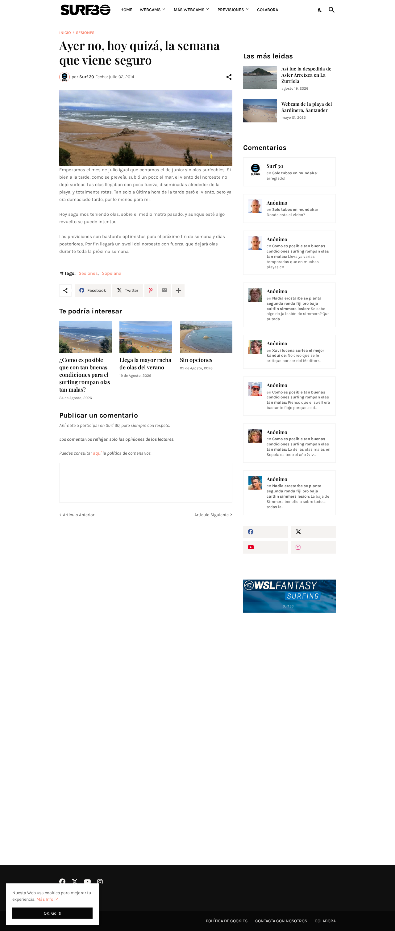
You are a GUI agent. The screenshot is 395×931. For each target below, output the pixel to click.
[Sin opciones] (206, 337)
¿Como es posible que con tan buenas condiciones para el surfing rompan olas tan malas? (84, 374)
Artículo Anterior (78, 514)
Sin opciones (196, 359)
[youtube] (265, 547)
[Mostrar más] (178, 290)
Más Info (44, 899)
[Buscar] (330, 10)
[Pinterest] (150, 290)
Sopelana (111, 273)
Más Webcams (189, 9)
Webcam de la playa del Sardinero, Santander (306, 107)
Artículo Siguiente (211, 514)
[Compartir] (229, 77)
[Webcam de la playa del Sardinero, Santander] (260, 110)
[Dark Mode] (320, 10)
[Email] (164, 290)
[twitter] (313, 532)
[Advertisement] (289, 722)
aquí (97, 453)
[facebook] (265, 532)
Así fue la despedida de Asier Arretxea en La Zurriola (306, 75)
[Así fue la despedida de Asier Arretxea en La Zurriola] (260, 77)
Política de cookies (226, 921)
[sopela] (145, 128)
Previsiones (231, 9)
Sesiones (85, 33)
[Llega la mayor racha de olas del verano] (145, 337)
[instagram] (313, 547)
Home (126, 9)
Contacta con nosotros (281, 921)
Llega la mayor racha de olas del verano (145, 363)
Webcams (150, 9)
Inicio (65, 33)
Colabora (267, 9)
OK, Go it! (52, 913)
